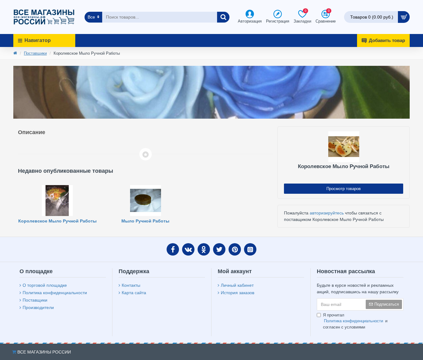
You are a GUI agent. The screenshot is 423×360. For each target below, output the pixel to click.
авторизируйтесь (327, 212)
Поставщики (35, 53)
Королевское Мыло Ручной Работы (57, 220)
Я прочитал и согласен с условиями (355, 321)
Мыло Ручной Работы (145, 220)
